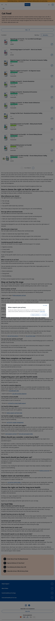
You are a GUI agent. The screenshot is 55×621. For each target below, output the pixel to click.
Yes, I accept (44, 314)
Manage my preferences (35, 314)
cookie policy (42, 311)
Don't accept (45, 305)
